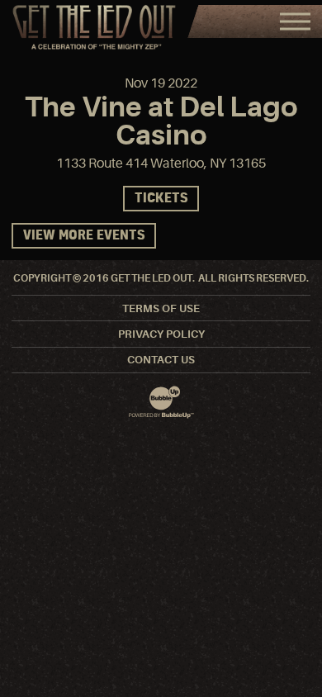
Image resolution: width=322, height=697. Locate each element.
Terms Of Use (161, 308)
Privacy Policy (161, 334)
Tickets (161, 198)
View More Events (83, 236)
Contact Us (161, 359)
